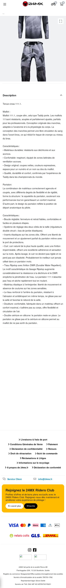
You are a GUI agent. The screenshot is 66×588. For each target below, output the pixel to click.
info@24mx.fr (45, 479)
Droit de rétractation (20, 453)
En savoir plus (14, 505)
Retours (52, 448)
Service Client (14, 479)
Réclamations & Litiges (33, 458)
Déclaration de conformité (47, 467)
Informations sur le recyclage (33, 462)
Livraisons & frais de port (33, 439)
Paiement (53, 444)
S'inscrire (31, 505)
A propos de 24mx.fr (17, 467)
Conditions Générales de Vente (26, 444)
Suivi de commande (47, 453)
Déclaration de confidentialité (27, 448)
